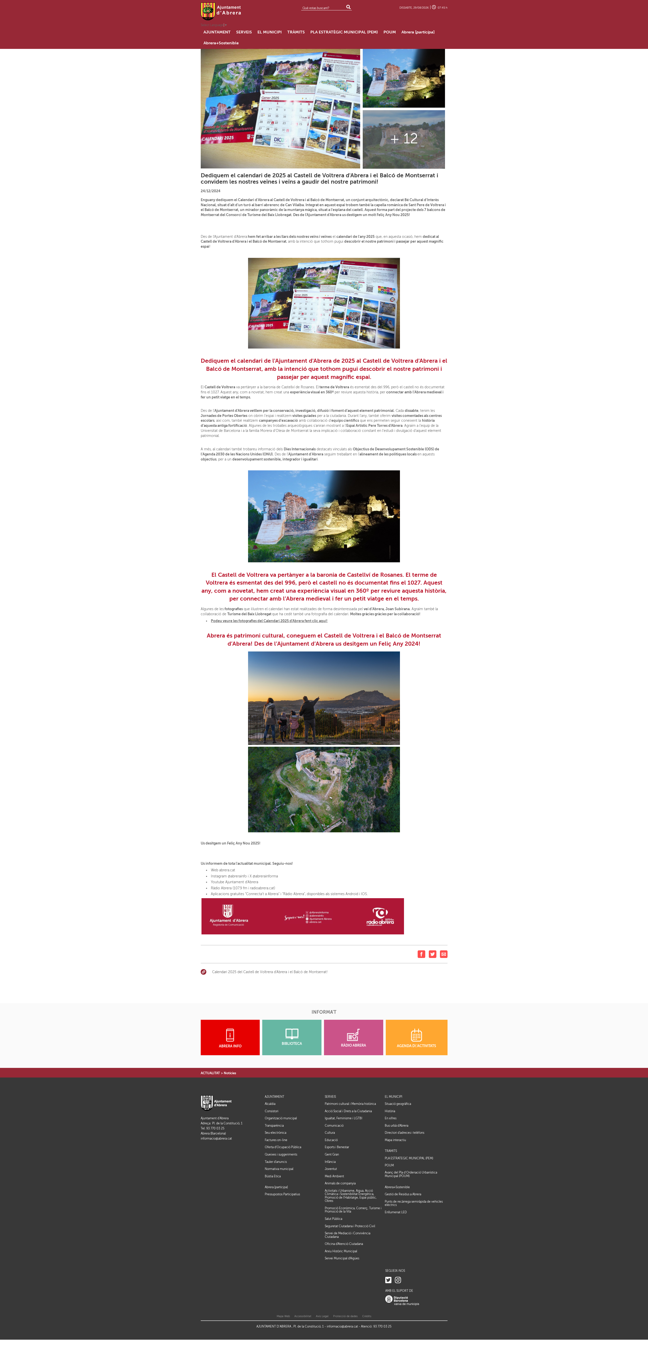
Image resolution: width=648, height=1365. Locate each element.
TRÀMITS (391, 1151)
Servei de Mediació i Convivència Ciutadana (347, 1235)
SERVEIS (330, 1097)
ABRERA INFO (230, 1046)
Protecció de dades (345, 1316)
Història (390, 1111)
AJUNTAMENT (274, 1097)
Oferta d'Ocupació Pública (283, 1147)
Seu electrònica (275, 1133)
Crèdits (366, 1316)
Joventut (331, 1169)
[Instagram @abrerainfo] (398, 1280)
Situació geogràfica (398, 1104)
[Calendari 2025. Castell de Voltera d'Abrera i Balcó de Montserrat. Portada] (404, 78)
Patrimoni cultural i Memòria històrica (350, 1104)
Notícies (230, 1073)
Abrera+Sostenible (397, 1187)
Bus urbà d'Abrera (396, 1125)
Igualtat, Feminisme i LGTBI (343, 1118)
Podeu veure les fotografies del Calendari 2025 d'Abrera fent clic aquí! (269, 621)
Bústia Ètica (273, 1176)
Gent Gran (332, 1154)
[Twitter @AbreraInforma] (388, 1280)
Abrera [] (276, 1187)
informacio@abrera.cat (216, 1138)
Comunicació (334, 1125)
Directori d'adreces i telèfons (404, 1133)
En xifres (390, 1118)
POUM (389, 1165)
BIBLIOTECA (292, 1044)
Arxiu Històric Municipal (341, 1251)
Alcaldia (270, 1104)
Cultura (330, 1133)
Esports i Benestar (337, 1147)
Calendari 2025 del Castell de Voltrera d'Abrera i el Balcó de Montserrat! (270, 972)
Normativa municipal (279, 1169)
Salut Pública (333, 1219)
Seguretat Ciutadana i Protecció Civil (350, 1226)
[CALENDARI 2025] (280, 108)
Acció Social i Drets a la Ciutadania (348, 1111)
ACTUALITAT (210, 1073)
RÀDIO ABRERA (353, 1045)
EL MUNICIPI (393, 1097)
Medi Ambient (334, 1176)
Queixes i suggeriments (281, 1154)
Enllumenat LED (396, 1212)
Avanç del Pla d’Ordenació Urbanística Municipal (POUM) (411, 1174)
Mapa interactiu (395, 1140)
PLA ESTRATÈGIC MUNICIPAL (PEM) (409, 1158)
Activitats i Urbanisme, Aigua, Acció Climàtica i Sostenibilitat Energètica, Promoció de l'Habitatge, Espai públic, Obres (351, 1196)
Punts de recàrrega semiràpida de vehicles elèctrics (414, 1203)
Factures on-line (276, 1140)
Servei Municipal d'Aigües (342, 1258)
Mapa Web (283, 1316)
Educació (331, 1140)
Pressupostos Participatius (282, 1194)
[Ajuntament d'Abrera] (221, 11)
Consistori (271, 1111)
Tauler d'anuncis (276, 1162)
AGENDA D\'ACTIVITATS (416, 1046)
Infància (330, 1162)
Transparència (274, 1125)
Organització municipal (281, 1118)
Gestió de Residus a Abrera (403, 1194)
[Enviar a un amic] (444, 954)
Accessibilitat (302, 1316)
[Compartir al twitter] (432, 954)
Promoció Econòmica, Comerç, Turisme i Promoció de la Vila (353, 1210)
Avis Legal (322, 1316)
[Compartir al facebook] (421, 954)
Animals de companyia (340, 1183)
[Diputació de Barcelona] (402, 1300)
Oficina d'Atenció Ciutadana (344, 1244)
